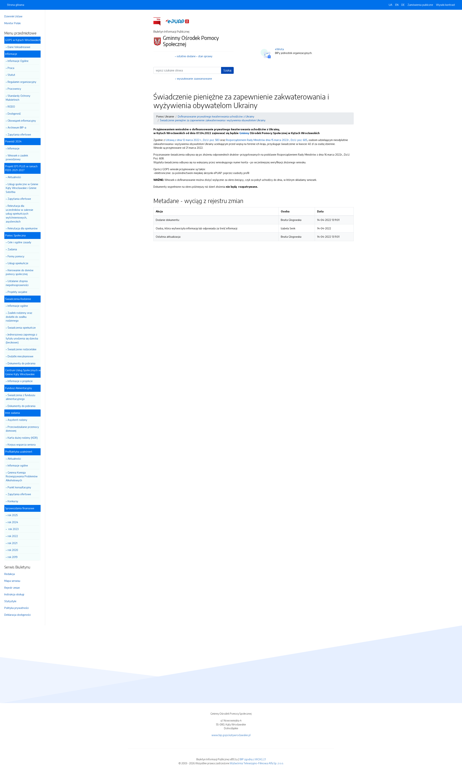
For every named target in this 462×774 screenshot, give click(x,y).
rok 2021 (12, 543)
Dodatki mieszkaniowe (20, 356)
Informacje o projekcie (20, 381)
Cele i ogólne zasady (19, 242)
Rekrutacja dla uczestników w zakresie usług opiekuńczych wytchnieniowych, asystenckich (19, 213)
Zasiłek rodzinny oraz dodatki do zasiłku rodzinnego (19, 316)
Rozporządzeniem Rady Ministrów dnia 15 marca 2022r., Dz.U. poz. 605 (266, 139)
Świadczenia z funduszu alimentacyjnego (20, 397)
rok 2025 (13, 515)
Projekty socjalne (17, 291)
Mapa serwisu (12, 580)
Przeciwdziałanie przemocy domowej (22, 428)
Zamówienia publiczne (420, 4)
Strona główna (15, 4)
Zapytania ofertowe (19, 134)
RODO (11, 106)
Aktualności (14, 177)
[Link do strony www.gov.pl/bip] (159, 21)
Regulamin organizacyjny (22, 81)
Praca (11, 67)
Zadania (12, 249)
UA (390, 4)
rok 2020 (13, 549)
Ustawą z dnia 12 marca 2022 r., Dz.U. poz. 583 (192, 139)
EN (396, 4)
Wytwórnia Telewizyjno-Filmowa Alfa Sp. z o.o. (257, 763)
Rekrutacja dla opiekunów (23, 228)
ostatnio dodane (186, 56)
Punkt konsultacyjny (19, 487)
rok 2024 (13, 522)
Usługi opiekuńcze (18, 263)
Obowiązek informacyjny (22, 120)
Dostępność (14, 113)
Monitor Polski (12, 23)
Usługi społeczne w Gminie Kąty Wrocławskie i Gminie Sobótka (22, 187)
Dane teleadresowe (19, 47)
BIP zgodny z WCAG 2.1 (253, 759)
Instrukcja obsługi (14, 594)
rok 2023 (13, 529)
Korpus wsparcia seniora (22, 444)
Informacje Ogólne (18, 60)
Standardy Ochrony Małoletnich (18, 97)
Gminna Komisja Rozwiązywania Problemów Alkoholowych (22, 476)
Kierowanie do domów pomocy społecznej (19, 272)
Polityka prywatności (16, 607)
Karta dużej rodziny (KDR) (23, 437)
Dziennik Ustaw (13, 16)
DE (403, 4)
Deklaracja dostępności (17, 614)
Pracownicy (14, 88)
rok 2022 (13, 536)
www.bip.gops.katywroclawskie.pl (231, 735)
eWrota (279, 49)
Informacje (13, 148)
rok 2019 (13, 557)
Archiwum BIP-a (17, 127)
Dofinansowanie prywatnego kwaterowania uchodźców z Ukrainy (216, 116)
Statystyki (10, 601)
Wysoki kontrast (445, 4)
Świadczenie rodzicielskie (22, 349)
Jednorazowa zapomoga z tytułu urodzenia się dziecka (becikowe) (22, 338)
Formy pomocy (16, 256)
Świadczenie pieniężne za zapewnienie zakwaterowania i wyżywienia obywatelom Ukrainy (212, 120)
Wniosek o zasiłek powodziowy (17, 157)
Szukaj (227, 70)
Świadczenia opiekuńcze (22, 327)
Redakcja (9, 573)
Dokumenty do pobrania (21, 363)
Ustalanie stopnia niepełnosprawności (17, 283)
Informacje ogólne (18, 305)
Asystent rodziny (17, 419)
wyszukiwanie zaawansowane (194, 78)
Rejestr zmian (12, 587)
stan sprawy (205, 56)
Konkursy (13, 501)
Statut (11, 74)
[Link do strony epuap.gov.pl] (177, 21)
